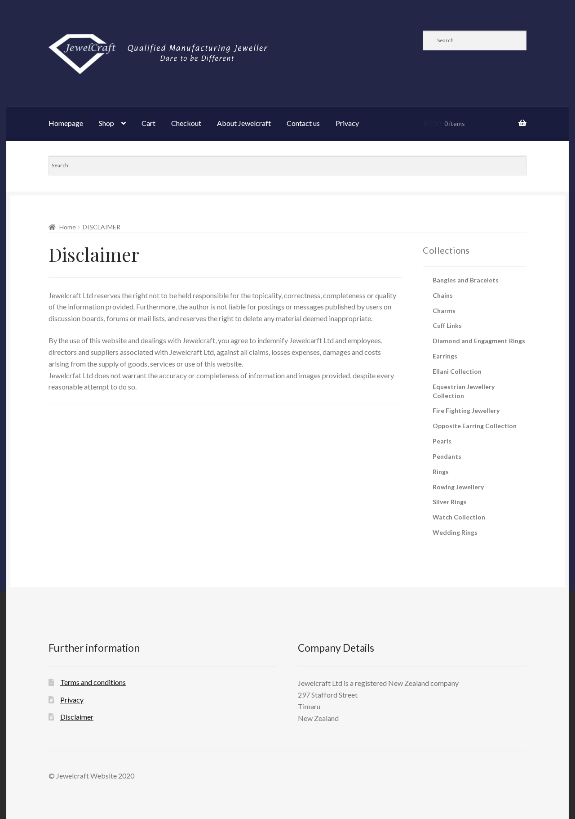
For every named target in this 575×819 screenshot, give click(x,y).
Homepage (66, 123)
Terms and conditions (93, 682)
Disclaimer (76, 716)
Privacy (347, 123)
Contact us (303, 123)
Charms (444, 310)
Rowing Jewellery (458, 487)
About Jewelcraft (244, 123)
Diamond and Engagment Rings (479, 341)
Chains (443, 295)
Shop (106, 123)
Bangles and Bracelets (466, 280)
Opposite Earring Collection (475, 426)
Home (67, 227)
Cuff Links (447, 325)
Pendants (447, 456)
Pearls (442, 441)
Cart (148, 123)
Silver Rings (450, 502)
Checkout (186, 123)
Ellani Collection (457, 371)
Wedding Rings (455, 532)
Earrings (445, 356)
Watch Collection (459, 517)
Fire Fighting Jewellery (466, 410)
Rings (441, 471)
